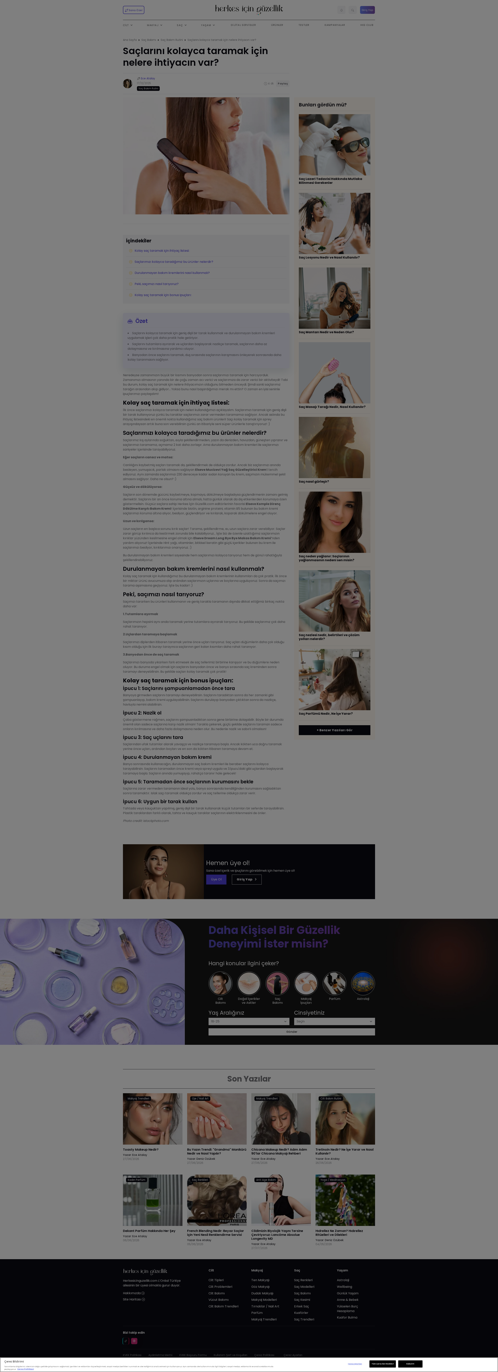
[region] (249, 1364)
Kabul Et (410, 1364)
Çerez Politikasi (25, 1369)
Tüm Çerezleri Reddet (383, 1364)
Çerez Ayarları (355, 1364)
